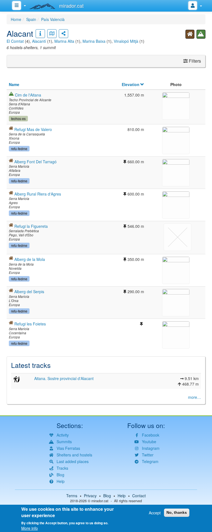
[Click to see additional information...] (40, 33)
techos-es (18, 118)
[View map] (52, 33)
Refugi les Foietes (30, 324)
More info (29, 528)
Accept (155, 512)
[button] (176, 105)
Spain (31, 19)
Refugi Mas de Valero (33, 129)
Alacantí (39, 41)
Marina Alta (64, 41)
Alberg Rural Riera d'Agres (37, 194)
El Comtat (15, 41)
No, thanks (176, 512)
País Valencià (53, 19)
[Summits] (201, 34)
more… (194, 397)
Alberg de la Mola (29, 259)
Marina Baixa (94, 41)
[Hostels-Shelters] (190, 34)
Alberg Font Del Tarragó (35, 161)
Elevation (130, 84)
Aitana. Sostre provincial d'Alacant (64, 378)
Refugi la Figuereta (31, 226)
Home (16, 19)
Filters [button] (194, 61)
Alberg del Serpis (29, 291)
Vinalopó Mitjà (126, 41)
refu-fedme (19, 148)
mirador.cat (99, 500)
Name (14, 84)
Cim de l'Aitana (28, 95)
